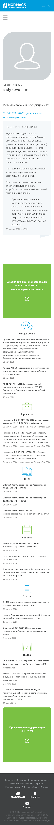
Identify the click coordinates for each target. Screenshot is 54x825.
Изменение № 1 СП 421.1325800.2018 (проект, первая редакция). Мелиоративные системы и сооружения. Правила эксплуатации (24, 455)
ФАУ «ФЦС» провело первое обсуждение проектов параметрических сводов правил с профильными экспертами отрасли (26, 572)
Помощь (45, 787)
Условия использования (21, 784)
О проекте (10, 780)
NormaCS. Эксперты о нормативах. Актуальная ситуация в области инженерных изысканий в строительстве (24, 676)
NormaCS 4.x (33, 787)
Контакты (21, 780)
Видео (27, 654)
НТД (27, 479)
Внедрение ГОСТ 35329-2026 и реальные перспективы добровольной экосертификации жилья (24, 631)
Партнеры (39, 784)
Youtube (27, 807)
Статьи (27, 596)
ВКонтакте (35, 797)
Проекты (27, 414)
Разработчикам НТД (15, 787)
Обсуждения (27, 333)
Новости (27, 537)
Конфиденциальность (38, 780)
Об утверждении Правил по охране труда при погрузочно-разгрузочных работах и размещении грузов (26, 371)
